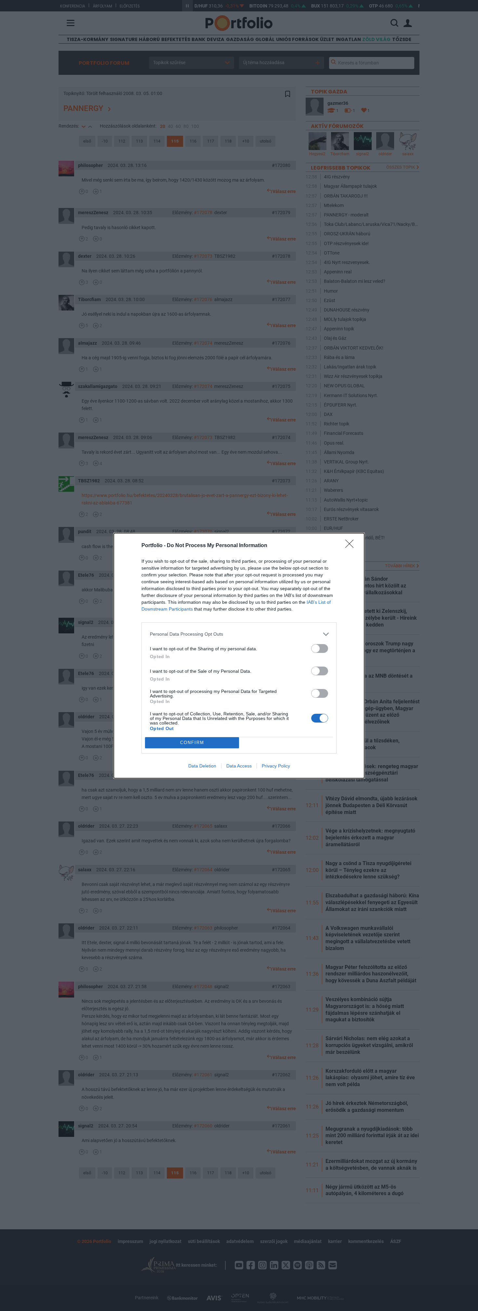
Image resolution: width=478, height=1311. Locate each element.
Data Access (239, 765)
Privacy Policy (276, 765)
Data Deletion (202, 765)
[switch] (319, 648)
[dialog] (239, 655)
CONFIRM (192, 742)
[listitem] (239, 634)
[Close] (351, 546)
